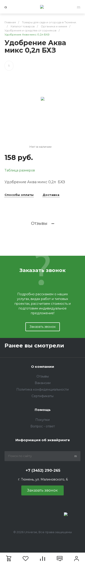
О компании (42, 366)
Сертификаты (42, 396)
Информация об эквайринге (42, 440)
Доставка (51, 195)
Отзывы (42, 376)
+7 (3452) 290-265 (43, 470)
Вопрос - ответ (42, 426)
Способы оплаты (19, 195)
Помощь (43, 410)
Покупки (42, 420)
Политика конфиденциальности (42, 389)
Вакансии (43, 383)
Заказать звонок (42, 327)
